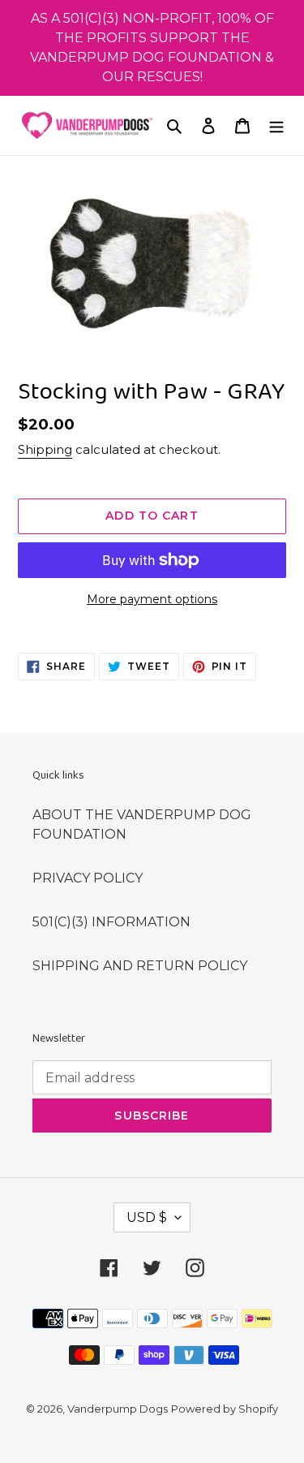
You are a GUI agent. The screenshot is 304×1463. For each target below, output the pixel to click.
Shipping (45, 449)
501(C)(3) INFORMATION (111, 922)
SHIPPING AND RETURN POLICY (139, 965)
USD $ (146, 1217)
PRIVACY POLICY (87, 878)
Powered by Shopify (224, 1408)
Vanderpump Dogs (117, 1408)
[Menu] (276, 126)
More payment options (152, 599)
